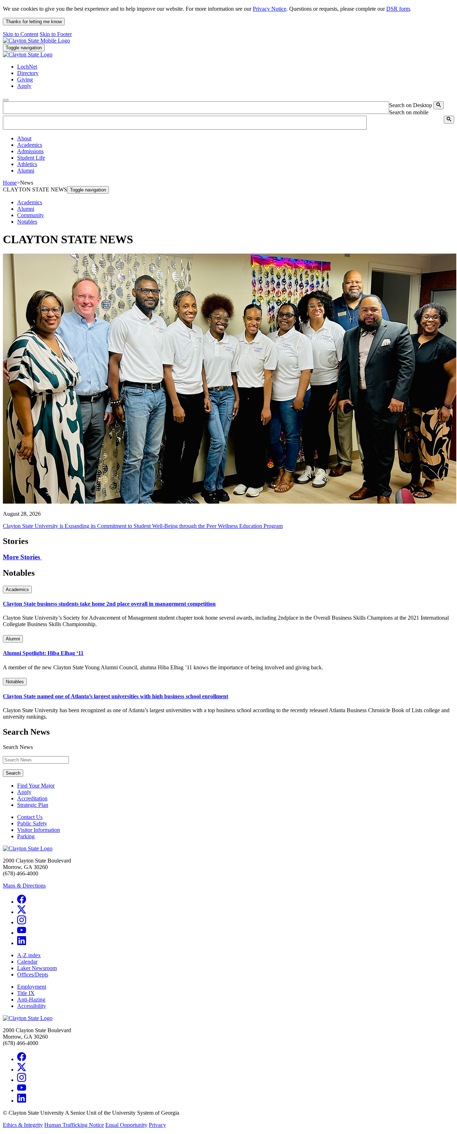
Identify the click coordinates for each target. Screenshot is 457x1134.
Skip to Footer (56, 34)
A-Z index (29, 955)
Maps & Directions (24, 886)
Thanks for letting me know (34, 21)
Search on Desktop (410, 105)
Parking (26, 836)
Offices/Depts (32, 974)
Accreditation (32, 798)
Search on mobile (408, 112)
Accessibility (31, 1006)
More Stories (22, 557)
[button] (24, 138)
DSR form (398, 9)
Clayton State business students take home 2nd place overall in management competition (109, 604)
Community (30, 215)
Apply (24, 792)
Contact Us (29, 817)
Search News (18, 747)
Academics (29, 202)
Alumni (25, 209)
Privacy (157, 1125)
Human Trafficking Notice (74, 1125)
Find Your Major (36, 786)
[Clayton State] (36, 41)
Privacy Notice (269, 9)
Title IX (26, 993)
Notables (27, 222)
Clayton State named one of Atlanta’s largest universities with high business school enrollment (115, 696)
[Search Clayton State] (438, 105)
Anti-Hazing (31, 999)
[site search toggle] (6, 100)
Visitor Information (38, 830)
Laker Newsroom (37, 968)
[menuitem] (235, 138)
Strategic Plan (32, 805)
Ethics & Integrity (23, 1125)
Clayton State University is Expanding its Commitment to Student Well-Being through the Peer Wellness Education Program (143, 526)
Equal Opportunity (126, 1125)
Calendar (27, 962)
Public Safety (32, 823)
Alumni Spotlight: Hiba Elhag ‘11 (43, 653)
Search (13, 773)
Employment (31, 987)
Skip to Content (20, 34)
